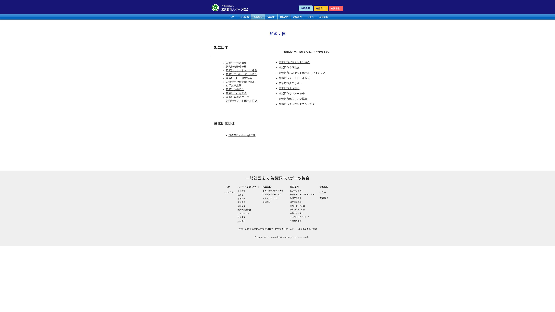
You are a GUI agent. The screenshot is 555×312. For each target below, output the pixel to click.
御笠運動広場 (295, 202)
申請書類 (241, 217)
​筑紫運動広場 (295, 198)
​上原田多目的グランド (299, 217)
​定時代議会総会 (244, 210)
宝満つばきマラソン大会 (273, 191)
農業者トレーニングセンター (302, 194)
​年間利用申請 (295, 221)
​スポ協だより (243, 213)
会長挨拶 (241, 191)
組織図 (240, 195)
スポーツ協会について (248, 187)
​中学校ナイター (296, 213)
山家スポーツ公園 (297, 206)
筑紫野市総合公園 (297, 209)
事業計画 (241, 198)
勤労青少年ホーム (297, 191)
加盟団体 (241, 206)
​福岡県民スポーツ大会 (272, 194)
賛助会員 (241, 202)
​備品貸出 (241, 221)
